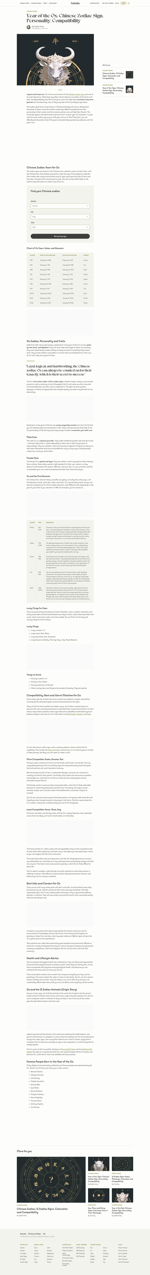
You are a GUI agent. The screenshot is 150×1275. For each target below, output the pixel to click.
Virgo (36, 1262)
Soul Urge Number (67, 1258)
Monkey (105, 1253)
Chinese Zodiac (36, 3)
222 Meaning (80, 1248)
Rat (91, 1248)
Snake (92, 1262)
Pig (104, 1262)
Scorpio (49, 1250)
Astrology (53, 3)
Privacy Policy (33, 1236)
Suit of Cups (122, 1256)
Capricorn (50, 1256)
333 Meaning (80, 1250)
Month (33, 201)
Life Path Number (108, 3)
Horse (50, 750)
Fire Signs (23, 1253)
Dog (68, 750)
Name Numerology (66, 1254)
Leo (35, 1259)
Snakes (73, 714)
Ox (44, 1234)
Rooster (105, 1256)
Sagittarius (50, 1253)
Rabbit (92, 1256)
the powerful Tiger (68, 1049)
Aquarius (49, 1259)
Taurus (36, 1250)
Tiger (92, 1253)
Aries (35, 1248)
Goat (58, 750)
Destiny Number (67, 1261)
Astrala (75, 2)
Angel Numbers (81, 1244)
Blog (117, 3)
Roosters (80, 714)
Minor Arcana (122, 1250)
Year (32, 223)
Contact (52, 1236)
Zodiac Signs (24, 3)
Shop (123, 3)
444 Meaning (80, 1253)
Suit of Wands (122, 1253)
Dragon (92, 1259)
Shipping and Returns (43, 1236)
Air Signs (22, 1259)
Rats (89, 714)
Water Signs (24, 1262)
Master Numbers (67, 1250)
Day (32, 212)
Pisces (49, 1262)
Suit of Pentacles (123, 1262)
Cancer (36, 1256)
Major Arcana (122, 1248)
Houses (22, 1248)
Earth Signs (23, 1256)
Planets (22, 1250)
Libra (48, 1248)
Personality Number (65, 1264)
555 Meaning (80, 1256)
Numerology (94, 3)
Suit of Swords (122, 1259)
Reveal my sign (60, 236)
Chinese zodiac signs (77, 94)
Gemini (36, 1253)
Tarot (45, 3)
